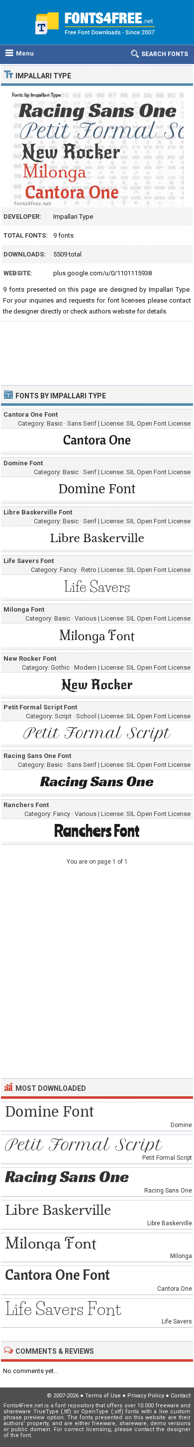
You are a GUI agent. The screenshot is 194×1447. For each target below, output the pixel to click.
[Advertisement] (97, 348)
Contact (181, 1395)
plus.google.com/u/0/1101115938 (102, 273)
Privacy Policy (145, 1395)
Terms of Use (103, 1395)
